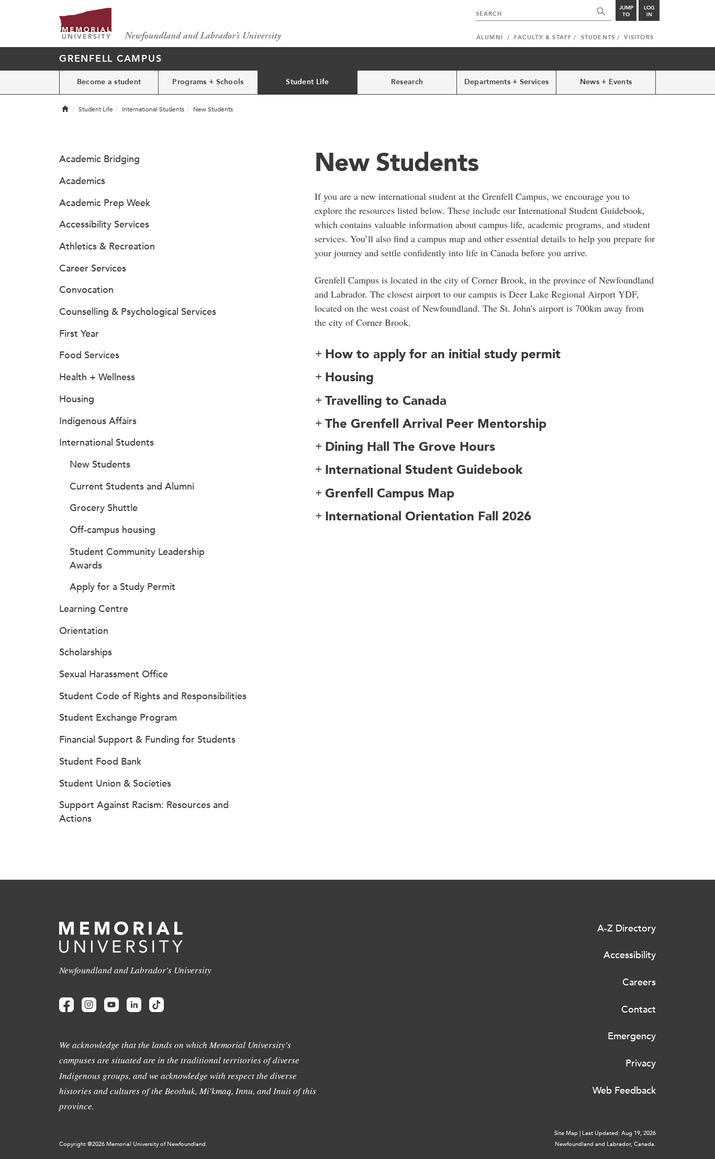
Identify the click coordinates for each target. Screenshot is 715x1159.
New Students (100, 464)
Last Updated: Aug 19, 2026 (619, 1133)
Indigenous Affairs (98, 421)
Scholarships (85, 652)
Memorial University (170, 25)
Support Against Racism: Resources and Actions (144, 811)
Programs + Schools (207, 81)
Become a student (109, 81)
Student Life (307, 81)
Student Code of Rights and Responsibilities (153, 696)
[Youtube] (111, 1005)
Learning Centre (93, 609)
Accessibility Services (104, 224)
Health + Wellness (97, 377)
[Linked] (134, 1005)
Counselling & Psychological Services (137, 311)
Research (407, 81)
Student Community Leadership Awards (137, 558)
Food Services (89, 355)
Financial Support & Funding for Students (147, 739)
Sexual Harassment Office (113, 674)
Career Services (92, 268)
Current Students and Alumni (132, 486)
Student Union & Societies (115, 783)
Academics (82, 181)
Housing (76, 399)
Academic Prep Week (104, 203)
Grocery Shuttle (104, 508)
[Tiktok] (156, 1005)
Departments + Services (506, 81)
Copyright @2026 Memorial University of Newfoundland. (133, 1144)
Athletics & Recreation (107, 246)
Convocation (86, 290)
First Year (79, 333)
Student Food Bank (100, 761)
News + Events (606, 81)
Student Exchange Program (118, 717)
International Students (153, 109)
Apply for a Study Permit (122, 587)
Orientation (83, 631)
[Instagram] (89, 1005)
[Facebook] (66, 1005)
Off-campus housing (112, 530)
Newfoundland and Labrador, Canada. (605, 1144)
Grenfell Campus (110, 58)
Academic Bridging (99, 159)
